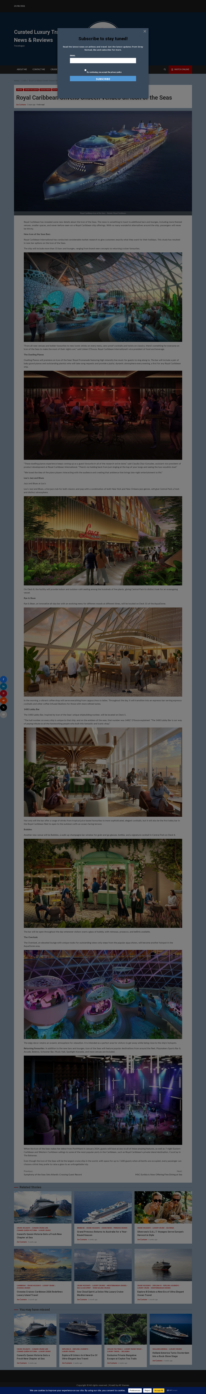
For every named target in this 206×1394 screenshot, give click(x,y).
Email (72, 55)
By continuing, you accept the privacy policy (104, 72)
